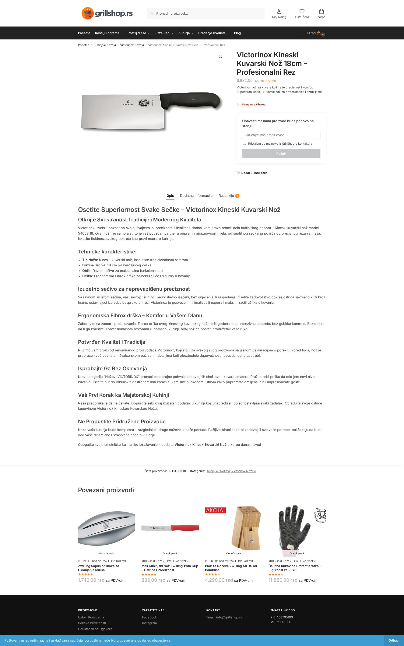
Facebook (149, 617)
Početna (83, 45)
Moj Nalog (279, 17)
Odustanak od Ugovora (95, 629)
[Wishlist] (129, 506)
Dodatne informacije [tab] (196, 195)
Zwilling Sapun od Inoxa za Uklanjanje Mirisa (98, 568)
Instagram (149, 623)
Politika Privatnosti (92, 623)
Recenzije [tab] (228, 195)
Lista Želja (302, 17)
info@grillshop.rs (229, 617)
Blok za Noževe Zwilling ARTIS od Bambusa (231, 568)
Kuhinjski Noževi (105, 45)
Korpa (321, 17)
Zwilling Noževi (114, 561)
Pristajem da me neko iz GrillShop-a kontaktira (279, 143)
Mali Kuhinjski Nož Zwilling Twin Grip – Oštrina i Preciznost (169, 568)
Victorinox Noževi (132, 45)
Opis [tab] (170, 195)
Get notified (106, 590)
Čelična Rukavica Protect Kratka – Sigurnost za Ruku (294, 568)
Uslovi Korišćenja (91, 617)
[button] (314, 33)
